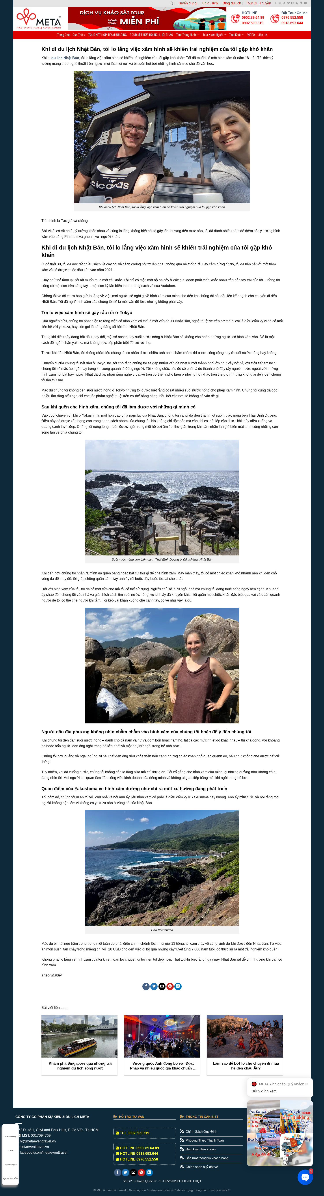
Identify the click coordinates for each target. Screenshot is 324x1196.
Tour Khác (235, 35)
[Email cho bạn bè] (162, 986)
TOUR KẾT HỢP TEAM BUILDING (107, 35)
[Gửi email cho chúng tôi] (292, 3)
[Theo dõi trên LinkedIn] (301, 3)
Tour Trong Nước (186, 35)
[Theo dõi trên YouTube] (305, 3)
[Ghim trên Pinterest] (170, 986)
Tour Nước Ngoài (213, 35)
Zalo (10, 1150)
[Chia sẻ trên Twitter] (154, 986)
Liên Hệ (262, 35)
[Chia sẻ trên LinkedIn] (178, 986)
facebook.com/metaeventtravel (43, 1152)
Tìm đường (10, 1136)
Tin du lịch (210, 3)
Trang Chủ (63, 35)
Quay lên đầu (10, 1178)
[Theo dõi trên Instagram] (280, 3)
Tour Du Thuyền (258, 3)
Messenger (11, 1164)
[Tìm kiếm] (171, 3)
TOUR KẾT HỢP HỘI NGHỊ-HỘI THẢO (151, 35)
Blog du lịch (232, 3)
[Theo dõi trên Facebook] (275, 3)
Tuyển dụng (187, 3)
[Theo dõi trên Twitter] (288, 3)
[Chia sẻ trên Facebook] (146, 986)
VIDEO (251, 35)
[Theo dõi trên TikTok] (284, 3)
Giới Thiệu (79, 35)
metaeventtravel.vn (34, 1147)
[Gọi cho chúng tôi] (297, 3)
